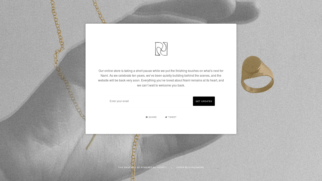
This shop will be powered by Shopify (143, 167)
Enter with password (190, 167)
